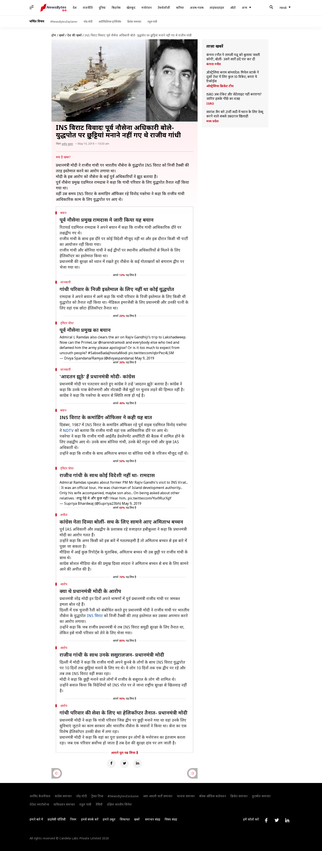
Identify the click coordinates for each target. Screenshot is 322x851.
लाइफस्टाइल (217, 7)
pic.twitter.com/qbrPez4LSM (151, 352)
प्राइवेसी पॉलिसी (57, 819)
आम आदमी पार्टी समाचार (157, 796)
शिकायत (125, 819)
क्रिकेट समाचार (134, 21)
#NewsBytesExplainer (64, 21)
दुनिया (102, 7)
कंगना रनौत (213, 64)
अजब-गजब (196, 7)
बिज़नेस (116, 7)
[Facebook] (111, 763)
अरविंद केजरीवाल (40, 796)
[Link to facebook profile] (266, 820)
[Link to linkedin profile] (287, 820)
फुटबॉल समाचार (261, 796)
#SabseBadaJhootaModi (107, 352)
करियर (180, 7)
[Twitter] (124, 763)
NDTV (68, 430)
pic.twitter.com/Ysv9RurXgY (150, 498)
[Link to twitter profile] (276, 820)
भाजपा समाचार (186, 796)
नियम (73, 819)
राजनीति (88, 7)
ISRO (210, 104)
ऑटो (233, 7)
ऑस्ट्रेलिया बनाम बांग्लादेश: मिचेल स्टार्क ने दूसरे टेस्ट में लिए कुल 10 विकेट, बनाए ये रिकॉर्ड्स (232, 77)
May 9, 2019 (144, 358)
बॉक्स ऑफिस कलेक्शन (212, 796)
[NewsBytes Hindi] (53, 8)
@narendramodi (111, 342)
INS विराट (95, 615)
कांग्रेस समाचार (63, 796)
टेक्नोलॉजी (164, 7)
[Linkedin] (137, 763)
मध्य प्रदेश (212, 121)
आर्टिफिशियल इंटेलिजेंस (110, 21)
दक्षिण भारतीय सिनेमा (119, 804)
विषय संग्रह (171, 819)
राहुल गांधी (152, 21)
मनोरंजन (147, 7)
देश (75, 7)
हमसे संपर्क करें (89, 819)
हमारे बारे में (36, 819)
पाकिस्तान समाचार (64, 804)
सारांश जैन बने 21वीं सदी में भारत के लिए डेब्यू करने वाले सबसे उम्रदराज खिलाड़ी (234, 114)
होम (53, 35)
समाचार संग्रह (152, 819)
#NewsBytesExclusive (123, 796)
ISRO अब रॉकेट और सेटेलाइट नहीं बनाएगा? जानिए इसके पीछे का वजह (234, 96)
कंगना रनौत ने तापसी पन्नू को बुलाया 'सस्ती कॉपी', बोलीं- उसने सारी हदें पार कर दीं (233, 57)
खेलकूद (131, 7)
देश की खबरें (74, 35)
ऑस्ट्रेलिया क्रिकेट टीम (220, 86)
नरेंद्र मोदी (88, 21)
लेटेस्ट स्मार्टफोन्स (39, 804)
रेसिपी (99, 804)
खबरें (61, 35)
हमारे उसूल (109, 819)
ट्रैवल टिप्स (97, 796)
